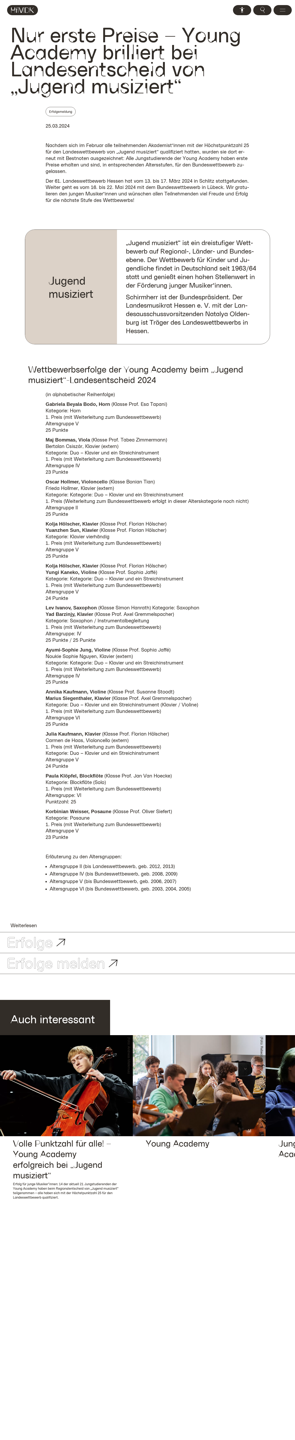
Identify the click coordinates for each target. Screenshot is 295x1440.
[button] (66, 1085)
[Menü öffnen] (283, 10)
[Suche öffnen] (262, 10)
